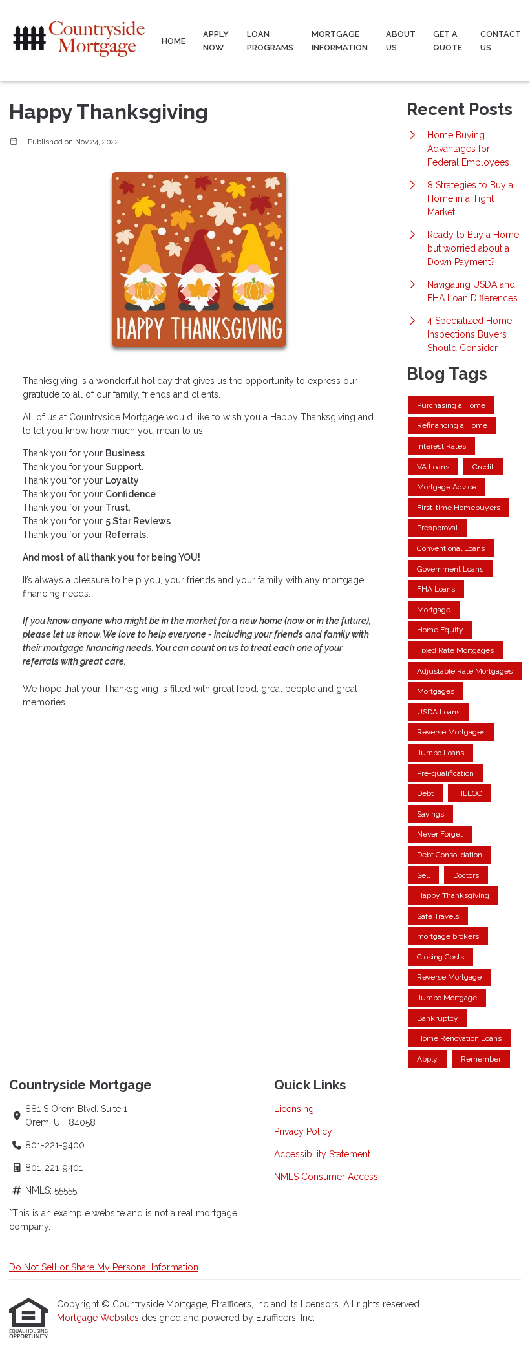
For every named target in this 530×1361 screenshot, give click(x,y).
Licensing (294, 1109)
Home (174, 41)
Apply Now (216, 40)
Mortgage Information (340, 40)
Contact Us (500, 40)
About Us (401, 40)
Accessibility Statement (322, 1154)
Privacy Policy (303, 1131)
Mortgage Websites (99, 1318)
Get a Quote (447, 40)
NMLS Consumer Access (326, 1177)
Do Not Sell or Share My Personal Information (103, 1267)
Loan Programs (270, 40)
